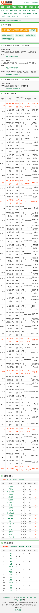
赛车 (13, 16)
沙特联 (35, 13)
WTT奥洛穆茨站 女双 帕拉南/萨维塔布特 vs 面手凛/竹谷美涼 (18, 53)
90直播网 (10, 20)
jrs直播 (19, 600)
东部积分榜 (13, 546)
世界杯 (10, 13)
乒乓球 (8, 49)
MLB (17, 16)
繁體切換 (35, 2)
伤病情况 (28, 546)
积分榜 (4, 479)
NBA (2, 11)
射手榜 (9, 479)
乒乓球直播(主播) (7, 35)
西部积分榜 (5, 546)
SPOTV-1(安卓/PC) (8, 39)
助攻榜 (15, 479)
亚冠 (15, 13)
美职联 (29, 13)
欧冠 (33, 11)
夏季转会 (21, 479)
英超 (11, 11)
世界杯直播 (21, 597)
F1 (26, 7)
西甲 (15, 11)
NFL (26, 16)
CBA (7, 11)
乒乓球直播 (17, 20)
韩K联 (8, 16)
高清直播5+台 (30, 35)
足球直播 (29, 597)
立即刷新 (32, 30)
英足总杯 (4, 13)
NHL (22, 16)
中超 (24, 13)
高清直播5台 (20, 35)
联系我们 (27, 2)
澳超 (19, 13)
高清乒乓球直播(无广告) (13, 57)
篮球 (14, 7)
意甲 (24, 11)
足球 (8, 7)
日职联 (3, 16)
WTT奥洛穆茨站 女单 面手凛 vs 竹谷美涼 (23, 72)
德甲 (20, 11)
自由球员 (21, 546)
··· (30, 16)
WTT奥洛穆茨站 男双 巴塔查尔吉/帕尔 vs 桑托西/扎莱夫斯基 (18, 64)
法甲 (28, 11)
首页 (2, 7)
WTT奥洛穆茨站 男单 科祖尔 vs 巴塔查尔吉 (14, 86)
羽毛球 (20, 7)
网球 (31, 7)
